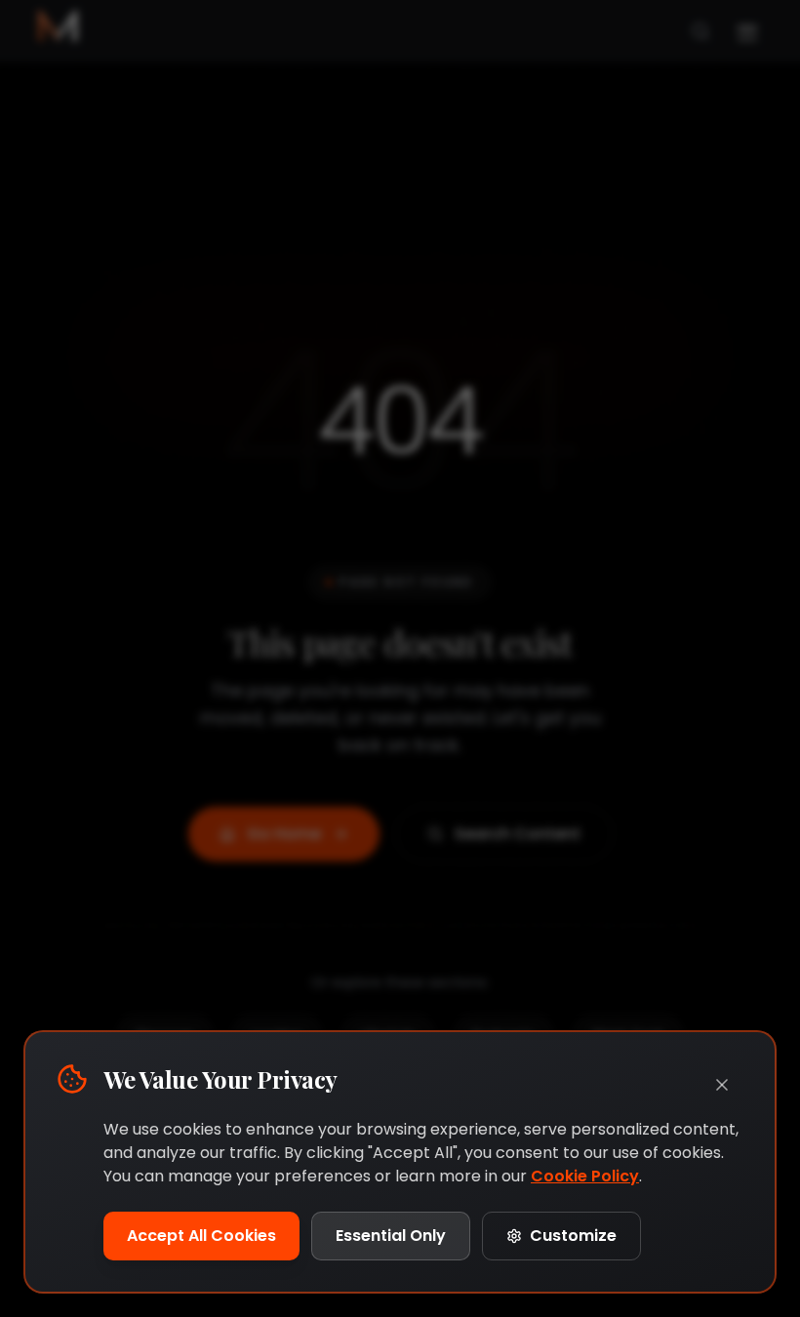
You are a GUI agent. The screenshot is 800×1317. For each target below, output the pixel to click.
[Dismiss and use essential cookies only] (721, 1084)
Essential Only (391, 1235)
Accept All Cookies (201, 1235)
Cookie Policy (585, 1176)
